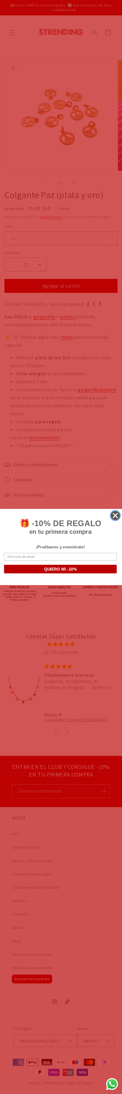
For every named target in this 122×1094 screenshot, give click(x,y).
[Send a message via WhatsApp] (112, 1084)
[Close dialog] (115, 515)
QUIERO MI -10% (60, 569)
